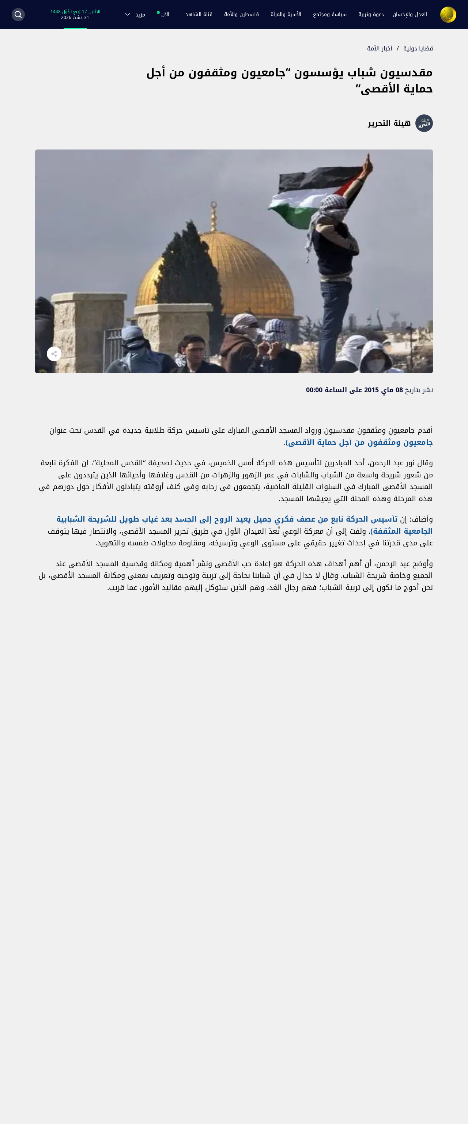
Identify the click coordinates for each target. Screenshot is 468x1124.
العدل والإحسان (410, 14)
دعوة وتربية (371, 14)
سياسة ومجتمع (330, 14)
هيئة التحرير (389, 123)
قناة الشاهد (198, 14)
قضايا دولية (418, 48)
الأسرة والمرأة (286, 14)
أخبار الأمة (379, 48)
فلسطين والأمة (241, 14)
